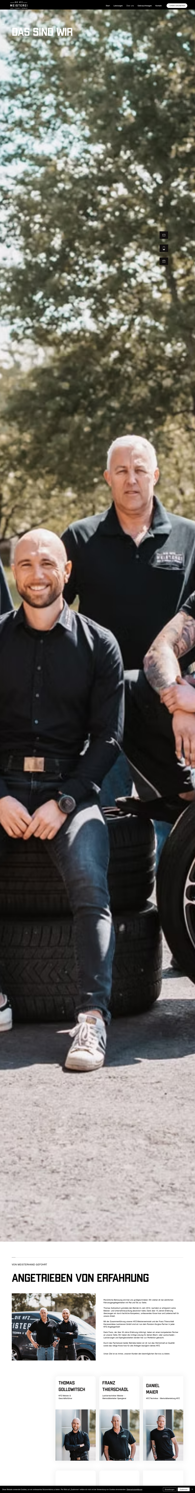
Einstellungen (169, 1489)
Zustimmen (184, 1489)
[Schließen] (192, 1489)
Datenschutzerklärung (134, 1489)
